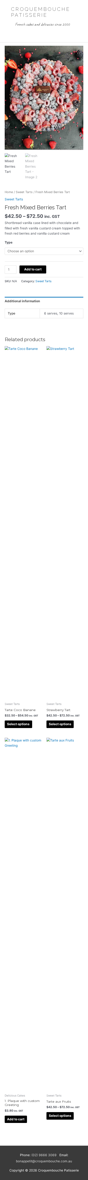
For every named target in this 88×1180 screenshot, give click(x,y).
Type (8, 242)
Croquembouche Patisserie (40, 12)
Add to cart (33, 269)
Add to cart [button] (15, 1119)
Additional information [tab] (22, 301)
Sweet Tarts (24, 192)
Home (9, 192)
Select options (18, 724)
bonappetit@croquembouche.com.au (44, 1161)
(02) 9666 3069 (44, 1155)
